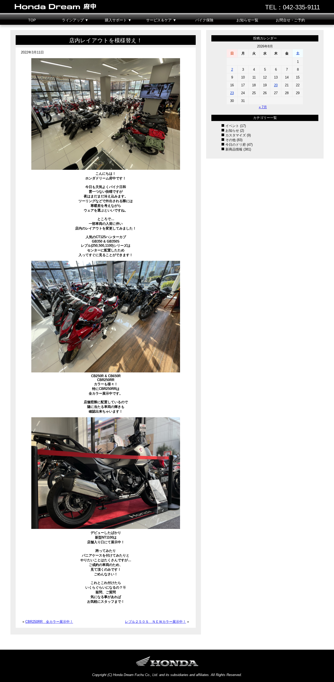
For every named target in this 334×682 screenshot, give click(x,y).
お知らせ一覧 (247, 20)
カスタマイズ (235, 135)
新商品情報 (233, 149)
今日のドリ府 (235, 145)
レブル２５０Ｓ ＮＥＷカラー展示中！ (155, 622)
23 (232, 93)
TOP (32, 20)
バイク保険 (204, 20)
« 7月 (263, 107)
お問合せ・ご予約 (290, 20)
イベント (232, 126)
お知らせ (232, 130)
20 (276, 85)
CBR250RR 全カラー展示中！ (49, 622)
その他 (230, 140)
